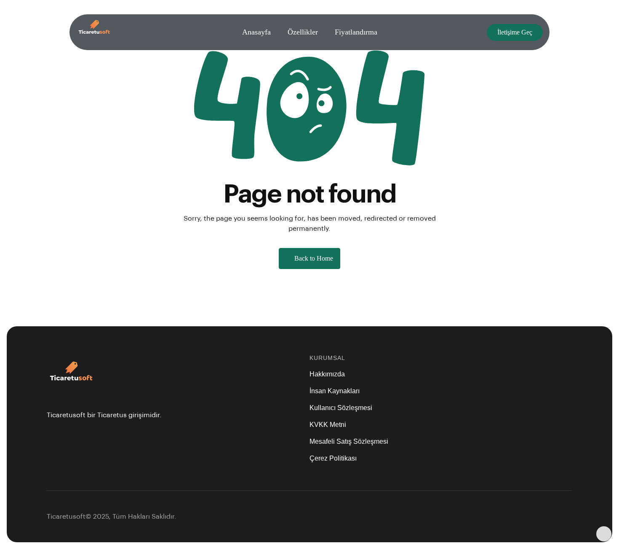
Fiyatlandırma (356, 32)
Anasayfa (256, 32)
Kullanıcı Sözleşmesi (341, 407)
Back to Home (313, 258)
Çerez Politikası (333, 458)
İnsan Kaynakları (335, 390)
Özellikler (303, 32)
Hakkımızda (327, 374)
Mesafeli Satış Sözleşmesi (349, 441)
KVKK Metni (328, 424)
